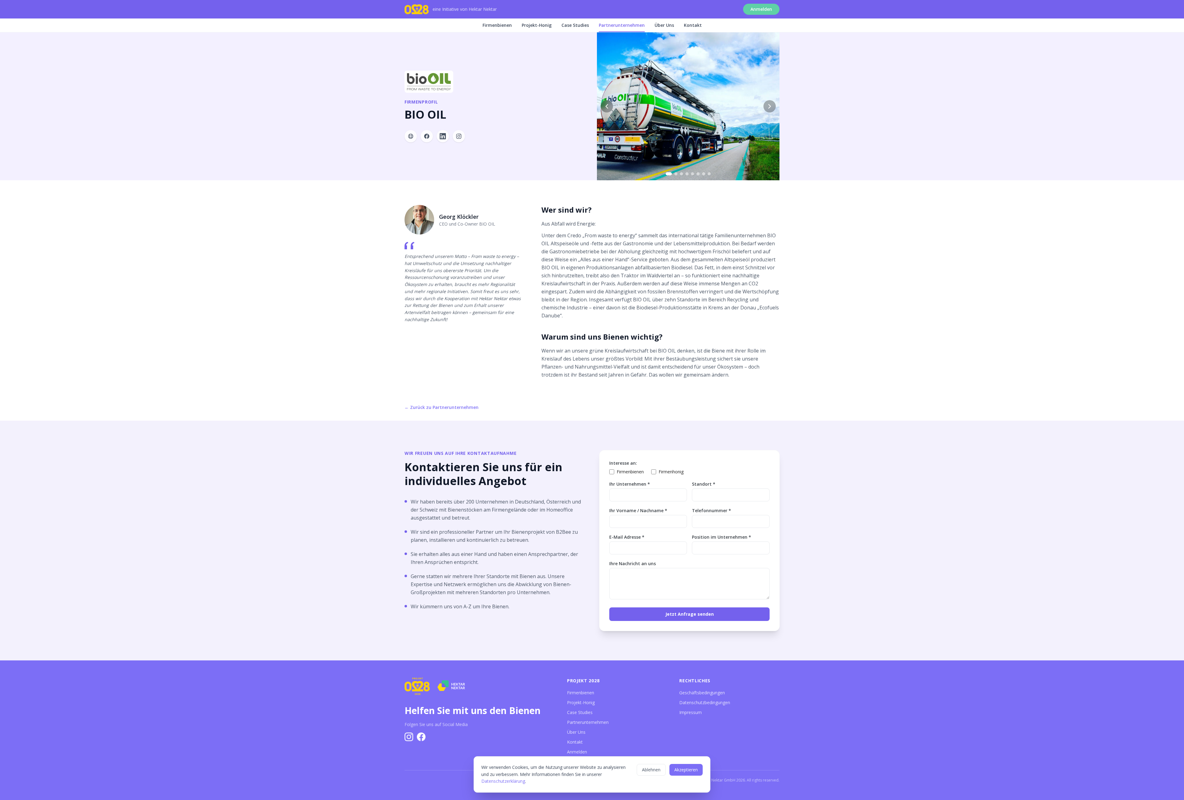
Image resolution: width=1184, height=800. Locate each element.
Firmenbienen (497, 25)
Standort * (703, 484)
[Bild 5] (692, 173)
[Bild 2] (675, 173)
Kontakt (693, 25)
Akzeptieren (686, 770)
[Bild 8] (709, 173)
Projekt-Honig (537, 25)
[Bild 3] (681, 173)
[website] (411, 136)
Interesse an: (623, 463)
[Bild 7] (703, 173)
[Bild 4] (687, 173)
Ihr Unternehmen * (629, 484)
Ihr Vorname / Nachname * (638, 510)
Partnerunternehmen (622, 25)
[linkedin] (443, 136)
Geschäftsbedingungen (702, 693)
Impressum (690, 712)
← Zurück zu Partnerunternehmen (442, 407)
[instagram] (459, 136)
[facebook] (427, 136)
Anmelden (761, 9)
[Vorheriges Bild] (607, 106)
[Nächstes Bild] (769, 106)
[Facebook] (421, 737)
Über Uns (664, 25)
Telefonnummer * (711, 510)
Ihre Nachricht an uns (632, 563)
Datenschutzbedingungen (704, 702)
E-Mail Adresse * (626, 537)
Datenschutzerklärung (503, 781)
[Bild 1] (669, 173)
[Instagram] (409, 737)
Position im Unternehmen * (721, 537)
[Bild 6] (698, 173)
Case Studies (575, 25)
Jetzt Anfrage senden (689, 614)
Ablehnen (651, 770)
